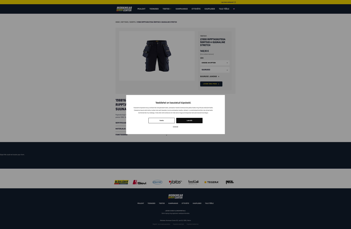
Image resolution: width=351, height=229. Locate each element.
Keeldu (162, 120)
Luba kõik (189, 120)
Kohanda (175, 127)
